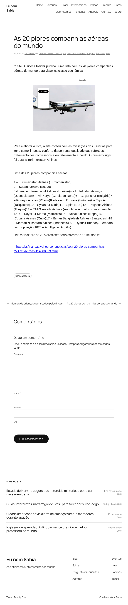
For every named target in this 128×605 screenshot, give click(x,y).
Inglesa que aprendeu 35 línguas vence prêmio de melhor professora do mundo (47, 529)
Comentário (20, 354)
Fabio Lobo (30, 53)
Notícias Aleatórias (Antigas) (81, 53)
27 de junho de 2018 (112, 504)
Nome (17, 393)
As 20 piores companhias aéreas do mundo (92, 303)
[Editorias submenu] (58, 5)
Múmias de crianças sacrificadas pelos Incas (37, 303)
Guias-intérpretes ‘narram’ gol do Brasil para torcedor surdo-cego (52, 504)
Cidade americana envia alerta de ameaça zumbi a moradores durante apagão (50, 515)
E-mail (17, 407)
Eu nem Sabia (11, 8)
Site (15, 421)
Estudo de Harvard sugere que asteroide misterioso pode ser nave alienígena (49, 492)
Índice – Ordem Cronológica (52, 53)
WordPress (116, 597)
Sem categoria (103, 53)
